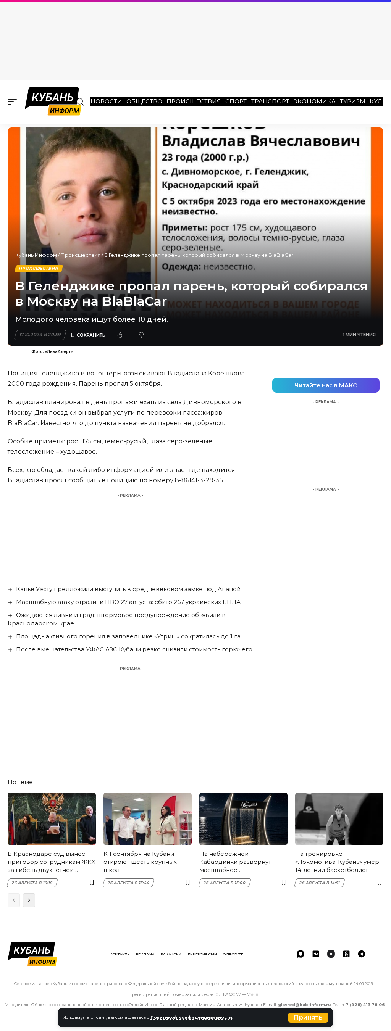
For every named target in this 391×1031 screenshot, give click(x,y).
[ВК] (315, 954)
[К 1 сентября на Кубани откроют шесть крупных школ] (147, 819)
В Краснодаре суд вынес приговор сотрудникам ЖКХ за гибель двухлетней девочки (51, 862)
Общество (144, 101)
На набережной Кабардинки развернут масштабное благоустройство (235, 862)
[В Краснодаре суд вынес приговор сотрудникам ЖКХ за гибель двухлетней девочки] (52, 819)
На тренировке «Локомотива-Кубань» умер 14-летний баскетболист (337, 861)
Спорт (236, 101)
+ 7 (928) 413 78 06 (363, 1004)
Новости (106, 101)
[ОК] (346, 954)
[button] (308, 1018)
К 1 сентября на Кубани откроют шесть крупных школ (140, 861)
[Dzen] (331, 954)
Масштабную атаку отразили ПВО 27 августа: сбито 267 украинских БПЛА (128, 602)
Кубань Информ (36, 255)
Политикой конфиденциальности (191, 1017)
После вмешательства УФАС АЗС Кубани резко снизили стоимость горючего (134, 649)
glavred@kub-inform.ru (304, 1004)
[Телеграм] (361, 954)
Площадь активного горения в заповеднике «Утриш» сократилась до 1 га (128, 636)
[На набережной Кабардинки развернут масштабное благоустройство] (243, 819)
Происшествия (193, 101)
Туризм (352, 101)
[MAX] (300, 954)
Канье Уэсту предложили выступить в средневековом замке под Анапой (128, 589)
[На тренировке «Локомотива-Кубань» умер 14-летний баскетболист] (339, 819)
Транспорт (270, 101)
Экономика (314, 101)
